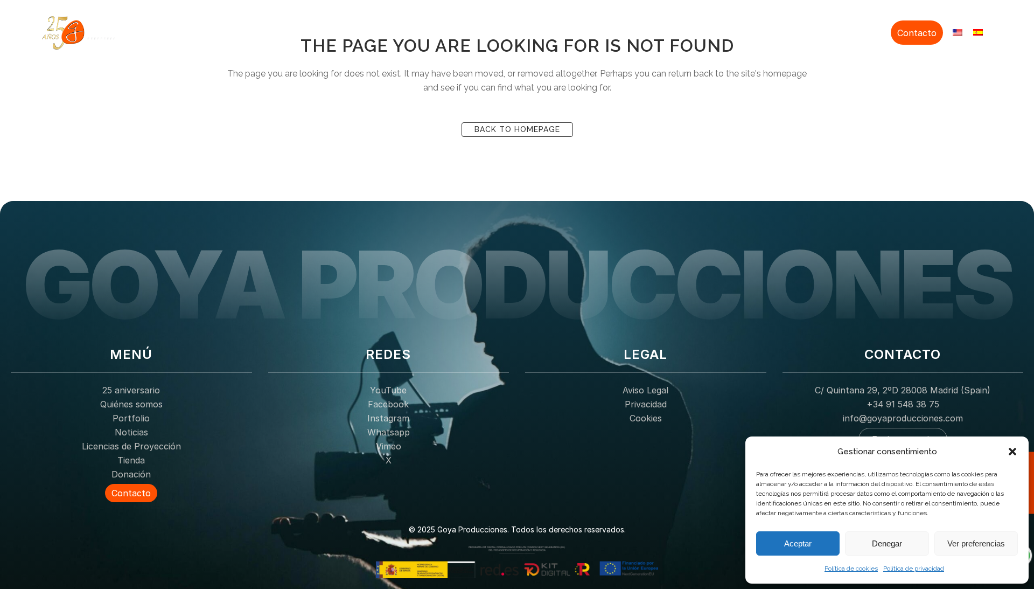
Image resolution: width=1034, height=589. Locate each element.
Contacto (917, 32)
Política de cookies (851, 568)
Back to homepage (517, 129)
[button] (1012, 451)
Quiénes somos (573, 31)
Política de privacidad (913, 568)
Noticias (676, 31)
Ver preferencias (976, 543)
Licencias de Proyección (752, 31)
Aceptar (798, 543)
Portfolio (632, 31)
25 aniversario (503, 31)
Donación (866, 31)
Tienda (825, 31)
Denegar (887, 543)
